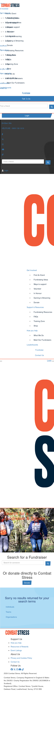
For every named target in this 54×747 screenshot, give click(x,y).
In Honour (11, 36)
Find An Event (12, 18)
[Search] (47, 162)
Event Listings (16, 650)
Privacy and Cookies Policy (21, 658)
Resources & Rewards (19, 646)
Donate (10, 45)
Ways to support (13, 27)
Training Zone (12, 64)
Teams (8, 612)
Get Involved (5, 13)
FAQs (9, 59)
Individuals (10, 607)
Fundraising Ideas (14, 22)
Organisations (11, 617)
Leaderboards (5, 87)
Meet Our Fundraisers (15, 82)
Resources (4, 50)
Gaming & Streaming (15, 40)
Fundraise (26, 92)
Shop (9, 68)
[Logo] (27, 5)
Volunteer (10, 31)
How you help (5, 73)
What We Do (12, 78)
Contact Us (26, 98)
